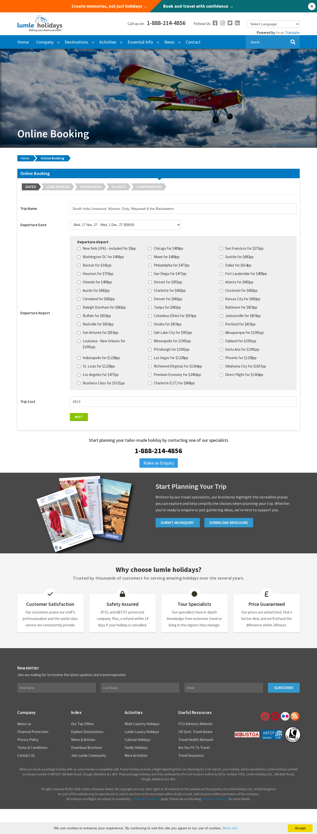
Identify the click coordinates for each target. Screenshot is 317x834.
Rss (295, 716)
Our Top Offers (82, 723)
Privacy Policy (27, 739)
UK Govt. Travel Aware (195, 731)
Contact (193, 42)
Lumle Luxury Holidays (142, 731)
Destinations (76, 42)
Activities (107, 42)
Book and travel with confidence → (198, 6)
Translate (292, 32)
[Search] (293, 42)
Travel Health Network (195, 739)
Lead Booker (58, 186)
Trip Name (28, 208)
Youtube (264, 716)
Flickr (285, 716)
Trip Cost (27, 401)
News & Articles (83, 739)
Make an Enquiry (158, 463)
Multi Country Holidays (142, 723)
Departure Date (33, 224)
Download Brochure (86, 747)
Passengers (90, 186)
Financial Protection (32, 731)
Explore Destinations (87, 731)
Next (79, 417)
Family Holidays (136, 747)
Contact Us (26, 755)
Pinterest (274, 716)
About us (24, 723)
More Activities (136, 755)
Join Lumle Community (88, 755)
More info (230, 828)
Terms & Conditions (32, 747)
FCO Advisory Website (195, 723)
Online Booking (52, 158)
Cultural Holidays (138, 739)
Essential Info (140, 42)
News (169, 42)
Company (44, 42)
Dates (31, 186)
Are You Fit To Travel (194, 747)
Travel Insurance (191, 755)
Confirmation (148, 186)
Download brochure (229, 522)
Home (23, 42)
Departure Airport (35, 313)
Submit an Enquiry (178, 522)
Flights (119, 186)
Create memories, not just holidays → (110, 6)
